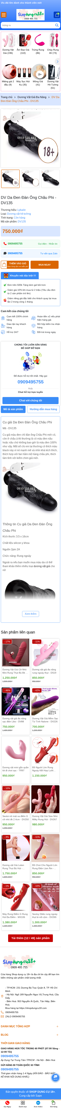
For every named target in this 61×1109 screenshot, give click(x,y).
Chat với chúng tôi (30, 400)
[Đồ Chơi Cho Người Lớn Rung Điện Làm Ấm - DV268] (45, 848)
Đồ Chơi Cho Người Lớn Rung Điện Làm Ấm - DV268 (44, 867)
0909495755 (15, 243)
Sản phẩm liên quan (18, 632)
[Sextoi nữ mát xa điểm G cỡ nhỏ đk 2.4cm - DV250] (16, 799)
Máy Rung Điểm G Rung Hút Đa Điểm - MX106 (15, 916)
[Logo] (30, 14)
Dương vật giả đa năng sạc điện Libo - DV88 (14, 720)
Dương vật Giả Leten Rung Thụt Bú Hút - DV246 (13, 867)
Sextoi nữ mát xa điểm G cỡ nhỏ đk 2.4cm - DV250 (15, 818)
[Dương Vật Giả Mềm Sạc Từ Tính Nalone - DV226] (45, 701)
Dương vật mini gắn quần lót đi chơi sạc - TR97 (15, 769)
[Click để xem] (30, 138)
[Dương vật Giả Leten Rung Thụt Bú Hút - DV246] (16, 848)
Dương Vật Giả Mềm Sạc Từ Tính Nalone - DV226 (45, 720)
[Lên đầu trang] (54, 1086)
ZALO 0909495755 (15, 1016)
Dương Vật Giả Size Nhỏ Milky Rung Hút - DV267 (45, 818)
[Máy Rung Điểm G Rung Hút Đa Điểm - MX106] (16, 897)
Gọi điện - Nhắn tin (47, 243)
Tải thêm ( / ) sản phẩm (30, 938)
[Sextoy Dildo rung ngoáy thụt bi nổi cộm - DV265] (45, 897)
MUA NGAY (45, 264)
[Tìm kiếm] (56, 25)
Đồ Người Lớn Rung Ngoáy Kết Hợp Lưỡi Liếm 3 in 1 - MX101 (42, 769)
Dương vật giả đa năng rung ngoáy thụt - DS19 (44, 671)
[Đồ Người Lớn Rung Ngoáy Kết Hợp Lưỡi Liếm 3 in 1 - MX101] (45, 750)
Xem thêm (30, 613)
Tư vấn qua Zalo (48, 253)
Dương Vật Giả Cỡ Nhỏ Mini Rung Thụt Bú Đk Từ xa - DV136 (15, 671)
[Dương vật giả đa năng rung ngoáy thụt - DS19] (45, 653)
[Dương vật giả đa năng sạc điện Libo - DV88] (16, 701)
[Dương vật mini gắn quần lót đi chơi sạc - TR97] (16, 750)
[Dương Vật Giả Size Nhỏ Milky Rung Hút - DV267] (45, 799)
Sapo (39, 1095)
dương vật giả (42, 566)
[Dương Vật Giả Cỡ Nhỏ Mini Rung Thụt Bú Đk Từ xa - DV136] (16, 653)
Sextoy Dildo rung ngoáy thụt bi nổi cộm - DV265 (44, 916)
